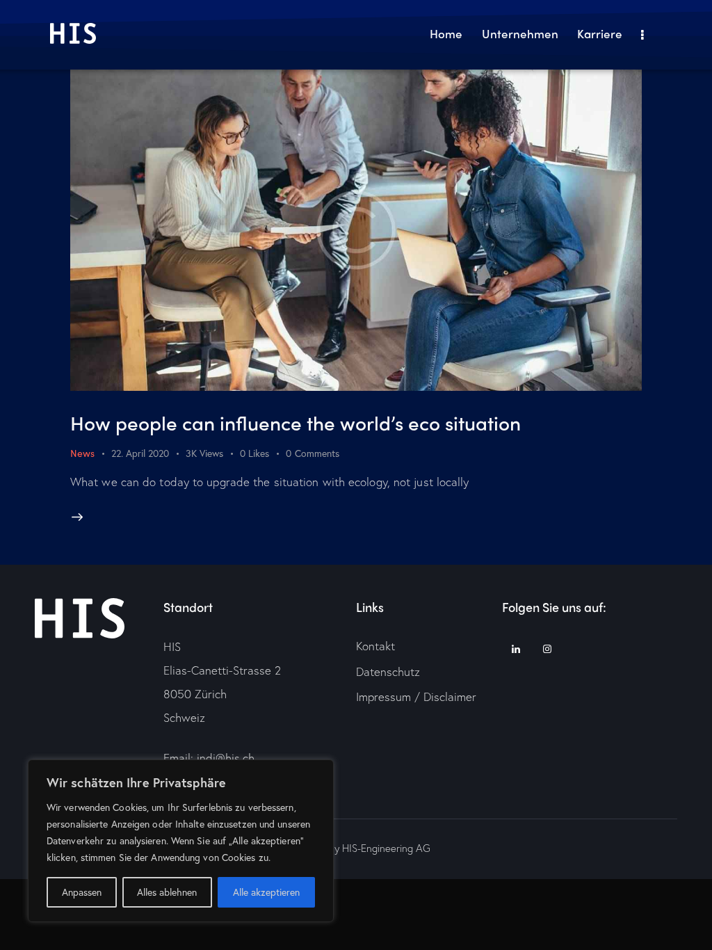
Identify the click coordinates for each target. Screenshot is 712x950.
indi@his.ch (225, 758)
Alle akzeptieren (266, 892)
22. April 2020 (140, 453)
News (82, 453)
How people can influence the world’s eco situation (295, 422)
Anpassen (82, 892)
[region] (181, 840)
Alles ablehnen (167, 892)
